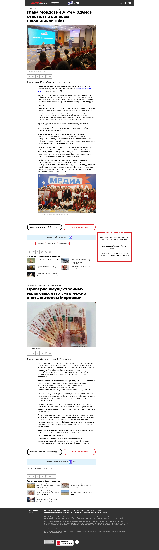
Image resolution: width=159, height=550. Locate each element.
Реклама (78, 513)
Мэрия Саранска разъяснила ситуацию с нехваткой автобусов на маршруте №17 (82, 261)
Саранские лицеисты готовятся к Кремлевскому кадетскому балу (47, 274)
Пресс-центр (67, 510)
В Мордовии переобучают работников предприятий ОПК (46, 267)
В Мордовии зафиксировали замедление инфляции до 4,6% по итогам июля (82, 485)
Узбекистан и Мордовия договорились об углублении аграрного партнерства (46, 499)
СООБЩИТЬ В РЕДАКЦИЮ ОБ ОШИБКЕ (95, 513)
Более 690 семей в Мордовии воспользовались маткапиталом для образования (47, 492)
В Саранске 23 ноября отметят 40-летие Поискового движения (48, 260)
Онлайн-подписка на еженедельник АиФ (58, 513)
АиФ (39, 348)
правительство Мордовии (36, 71)
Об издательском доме (52, 510)
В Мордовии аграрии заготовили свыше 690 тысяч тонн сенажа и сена (82, 492)
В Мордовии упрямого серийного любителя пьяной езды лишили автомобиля (114, 247)
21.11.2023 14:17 (31, 9)
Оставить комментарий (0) (79, 227)
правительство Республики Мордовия (55, 214)
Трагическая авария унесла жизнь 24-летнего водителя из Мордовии (114, 238)
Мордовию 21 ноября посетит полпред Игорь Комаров (81, 267)
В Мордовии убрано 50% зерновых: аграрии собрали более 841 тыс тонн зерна (114, 255)
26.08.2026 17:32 (32, 285)
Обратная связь (79, 510)
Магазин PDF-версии (94, 510)
